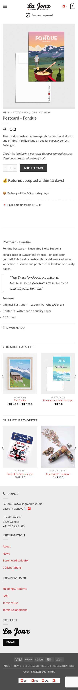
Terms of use (10, 602)
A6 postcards (41, 112)
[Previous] (3, 383)
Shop (6, 112)
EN (64, 6)
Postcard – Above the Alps (58, 400)
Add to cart (34, 168)
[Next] (75, 383)
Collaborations (12, 567)
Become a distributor (16, 560)
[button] (5, 6)
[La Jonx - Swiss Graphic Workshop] (39, 6)
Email (10, 642)
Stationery (20, 112)
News (6, 553)
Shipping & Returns (15, 588)
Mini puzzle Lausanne (58, 473)
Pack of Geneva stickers (20, 473)
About (7, 546)
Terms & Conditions (15, 609)
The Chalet (20, 400)
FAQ (6, 595)
